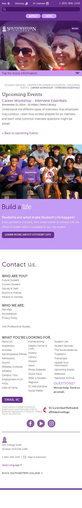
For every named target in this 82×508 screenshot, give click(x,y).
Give (49, 16)
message (24, 457)
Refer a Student (37, 378)
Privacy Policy (9, 318)
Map (4, 3)
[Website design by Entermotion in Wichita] (42, 473)
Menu (75, 28)
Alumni (6, 362)
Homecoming (36, 341)
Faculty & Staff (10, 288)
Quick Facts (35, 374)
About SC (7, 341)
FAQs (5, 383)
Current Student (11, 284)
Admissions (8, 358)
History (32, 353)
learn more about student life (28, 234)
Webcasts (59, 374)
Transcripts (60, 358)
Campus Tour (10, 375)
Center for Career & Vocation (46, 85)
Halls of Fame (10, 387)
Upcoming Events (64, 369)
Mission (32, 361)
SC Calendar (39, 3)
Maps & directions (37, 457)
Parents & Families (12, 297)
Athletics (6, 371)
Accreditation (9, 313)
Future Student (10, 280)
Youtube (41, 423)
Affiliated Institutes (12, 367)
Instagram (51, 423)
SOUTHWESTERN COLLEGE (25, 473)
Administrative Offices (14, 354)
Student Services (14, 85)
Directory (19, 3)
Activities (7, 350)
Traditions (60, 354)
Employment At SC (12, 379)
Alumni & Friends (12, 292)
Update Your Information (61, 364)
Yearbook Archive (64, 378)
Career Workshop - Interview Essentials (55, 87)
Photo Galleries (37, 369)
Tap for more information (19, 73)
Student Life (61, 341)
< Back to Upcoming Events (20, 133)
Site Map (7, 309)
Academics (8, 346)
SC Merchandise (37, 386)
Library (32, 357)
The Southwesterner (65, 350)
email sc (12, 399)
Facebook (30, 423)
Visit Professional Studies (16, 326)
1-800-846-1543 (69, 3)
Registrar (33, 382)
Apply (33, 16)
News (31, 365)
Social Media (35, 390)
